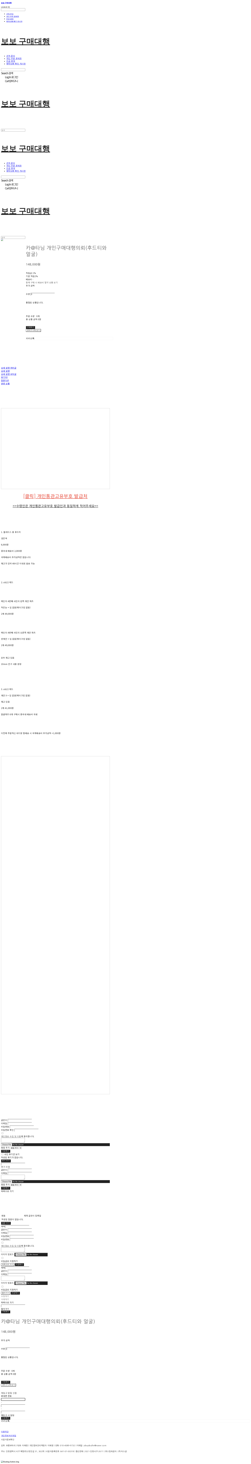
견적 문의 (9, 14)
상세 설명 (5, 371)
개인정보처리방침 (8, 1436)
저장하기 (5, 1151)
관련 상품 (5, 383)
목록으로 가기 (7, 1264)
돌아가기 (5, 1293)
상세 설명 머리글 (8, 367)
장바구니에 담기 (8, 1385)
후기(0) (4, 377)
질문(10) (5, 380)
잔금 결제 (9, 19)
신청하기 (5, 1418)
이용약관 (5, 1432)
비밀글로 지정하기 (9, 1261)
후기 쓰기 (6, 1161)
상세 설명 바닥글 (8, 374)
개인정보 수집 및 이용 (11, 1136)
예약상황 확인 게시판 (14, 21)
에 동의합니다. (17, 1136)
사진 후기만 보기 (11, 1154)
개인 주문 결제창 (12, 16)
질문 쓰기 (6, 1223)
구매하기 (5, 1312)
